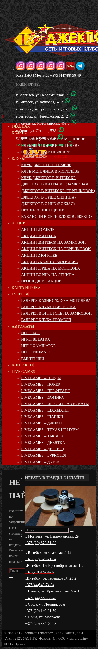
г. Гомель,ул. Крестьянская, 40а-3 (42, 123)
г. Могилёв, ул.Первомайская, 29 (42, 95)
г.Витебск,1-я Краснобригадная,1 (43, 109)
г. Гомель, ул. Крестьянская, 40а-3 (52, 591)
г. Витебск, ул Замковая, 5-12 (39, 102)
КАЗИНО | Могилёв (32, 75)
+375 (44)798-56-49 (65, 75)
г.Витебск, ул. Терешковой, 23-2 (42, 116)
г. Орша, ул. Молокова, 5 (36, 138)
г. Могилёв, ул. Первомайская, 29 (52, 536)
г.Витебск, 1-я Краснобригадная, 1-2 (54, 566)
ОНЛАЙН (61, 156)
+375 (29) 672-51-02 (40, 543)
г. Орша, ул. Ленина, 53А (36, 131)
